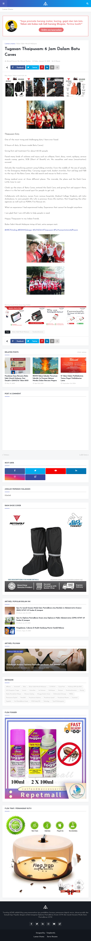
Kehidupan (52, 690)
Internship (32, 690)
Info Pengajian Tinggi (12, 690)
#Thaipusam (47, 230)
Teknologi (46, 701)
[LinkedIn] (47, 67)
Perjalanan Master (63, 697)
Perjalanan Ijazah (49, 697)
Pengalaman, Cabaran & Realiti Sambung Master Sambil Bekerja (40, 628)
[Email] (52, 67)
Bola (24, 686)
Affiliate (8, 686)
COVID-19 (52, 686)
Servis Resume (52, 937)
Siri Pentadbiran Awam (21, 701)
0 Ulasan (57, 61)
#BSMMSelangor (25, 230)
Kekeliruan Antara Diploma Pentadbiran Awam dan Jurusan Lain (36, 665)
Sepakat (8, 701)
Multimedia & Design (59, 694)
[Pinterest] (42, 67)
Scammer (75, 697)
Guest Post (61, 686)
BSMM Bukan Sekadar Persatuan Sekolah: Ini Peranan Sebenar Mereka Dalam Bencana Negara (45, 378)
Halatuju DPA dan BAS (75, 686)
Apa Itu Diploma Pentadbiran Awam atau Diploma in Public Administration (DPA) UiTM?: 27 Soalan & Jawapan (50, 619)
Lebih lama (83, 455)
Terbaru (6, 455)
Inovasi (24, 690)
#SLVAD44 (37, 230)
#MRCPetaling (11, 230)
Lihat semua (81, 352)
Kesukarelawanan (38, 332)
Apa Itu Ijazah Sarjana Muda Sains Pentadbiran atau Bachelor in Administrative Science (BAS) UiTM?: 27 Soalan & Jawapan (48, 609)
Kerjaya (60, 690)
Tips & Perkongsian (58, 701)
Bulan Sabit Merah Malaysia (26, 43)
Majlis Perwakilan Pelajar (13, 694)
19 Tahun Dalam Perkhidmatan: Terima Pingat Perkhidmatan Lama (72, 378)
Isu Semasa (42, 690)
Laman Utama (7, 9)
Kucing (82, 690)
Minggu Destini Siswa (43, 694)
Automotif (17, 686)
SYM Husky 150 (35, 701)
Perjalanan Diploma (35, 697)
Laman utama (10, 43)
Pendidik (23, 697)
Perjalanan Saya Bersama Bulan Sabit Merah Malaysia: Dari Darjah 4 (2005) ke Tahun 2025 (16, 378)
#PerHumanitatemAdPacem (66, 230)
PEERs (71, 694)
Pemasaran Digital (11, 697)
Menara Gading (29, 694)
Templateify (50, 933)
